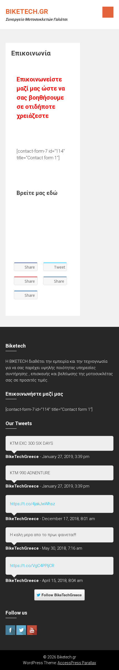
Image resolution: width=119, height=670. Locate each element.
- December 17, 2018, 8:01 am (67, 518)
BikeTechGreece (22, 456)
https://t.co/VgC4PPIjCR (32, 565)
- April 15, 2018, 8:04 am (61, 580)
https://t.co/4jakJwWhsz (32, 503)
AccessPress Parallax (77, 663)
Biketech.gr (27, 11)
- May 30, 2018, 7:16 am (61, 548)
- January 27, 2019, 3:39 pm (64, 456)
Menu (107, 12)
